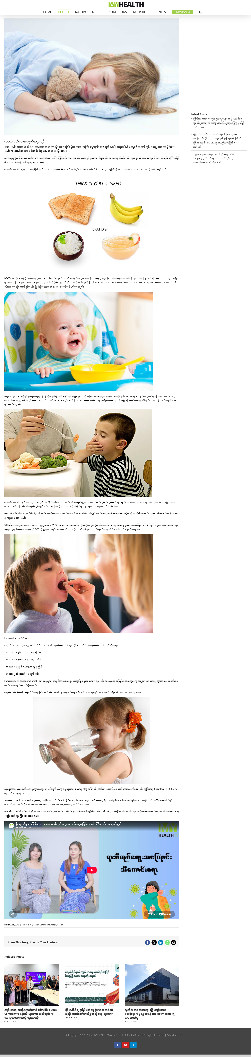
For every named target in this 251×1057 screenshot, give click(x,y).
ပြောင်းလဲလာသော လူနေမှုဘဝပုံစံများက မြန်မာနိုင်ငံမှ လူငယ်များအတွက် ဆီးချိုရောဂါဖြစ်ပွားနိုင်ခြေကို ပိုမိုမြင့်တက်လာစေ (218, 122)
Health (60, 924)
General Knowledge (48, 924)
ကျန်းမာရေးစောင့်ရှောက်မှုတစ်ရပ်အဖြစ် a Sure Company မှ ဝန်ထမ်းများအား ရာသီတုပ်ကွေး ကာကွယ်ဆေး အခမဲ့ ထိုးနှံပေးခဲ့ (214, 158)
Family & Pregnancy (30, 924)
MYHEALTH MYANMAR (106, 1035)
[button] (200, 12)
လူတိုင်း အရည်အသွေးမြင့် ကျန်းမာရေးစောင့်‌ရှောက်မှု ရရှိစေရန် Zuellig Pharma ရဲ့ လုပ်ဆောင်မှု (29, 1013)
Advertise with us (176, 1035)
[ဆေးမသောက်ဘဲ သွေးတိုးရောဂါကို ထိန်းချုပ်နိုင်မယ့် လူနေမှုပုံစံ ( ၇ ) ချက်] (152, 965)
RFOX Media (127, 1035)
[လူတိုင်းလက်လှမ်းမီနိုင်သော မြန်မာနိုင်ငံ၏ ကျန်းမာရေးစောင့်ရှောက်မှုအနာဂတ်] (92, 965)
